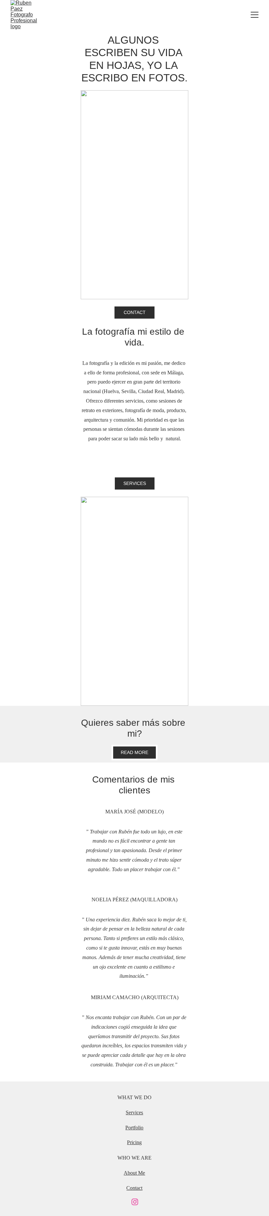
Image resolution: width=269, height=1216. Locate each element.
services (134, 483)
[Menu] (255, 15)
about (131, 1173)
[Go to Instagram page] (135, 1202)
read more (134, 752)
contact (135, 312)
